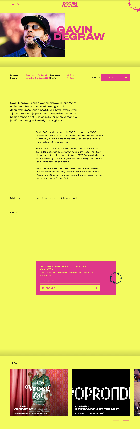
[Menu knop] (13, 4)
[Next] (126, 420)
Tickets (102, 77)
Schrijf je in (49, 288)
